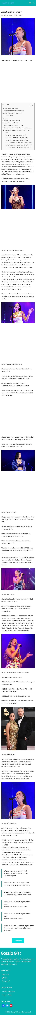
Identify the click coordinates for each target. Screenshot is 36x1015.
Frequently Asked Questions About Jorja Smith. (17, 132)
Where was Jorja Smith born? (17, 135)
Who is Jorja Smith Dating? (12, 120)
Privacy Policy (7, 995)
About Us (5, 975)
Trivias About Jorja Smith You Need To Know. (17, 128)
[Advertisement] (18, 82)
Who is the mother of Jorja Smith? (18, 140)
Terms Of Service (8, 991)
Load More (18, 940)
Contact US (6, 981)
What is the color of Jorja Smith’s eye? (20, 143)
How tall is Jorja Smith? (11, 123)
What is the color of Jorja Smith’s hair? (20, 145)
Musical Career (8, 116)
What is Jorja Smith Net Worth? (13, 125)
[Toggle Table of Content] (30, 105)
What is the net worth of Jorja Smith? (19, 148)
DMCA (4, 978)
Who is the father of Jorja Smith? (18, 138)
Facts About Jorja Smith (11, 108)
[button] (33, 3)
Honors (6, 118)
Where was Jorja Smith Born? (13, 113)
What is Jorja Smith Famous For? (14, 111)
